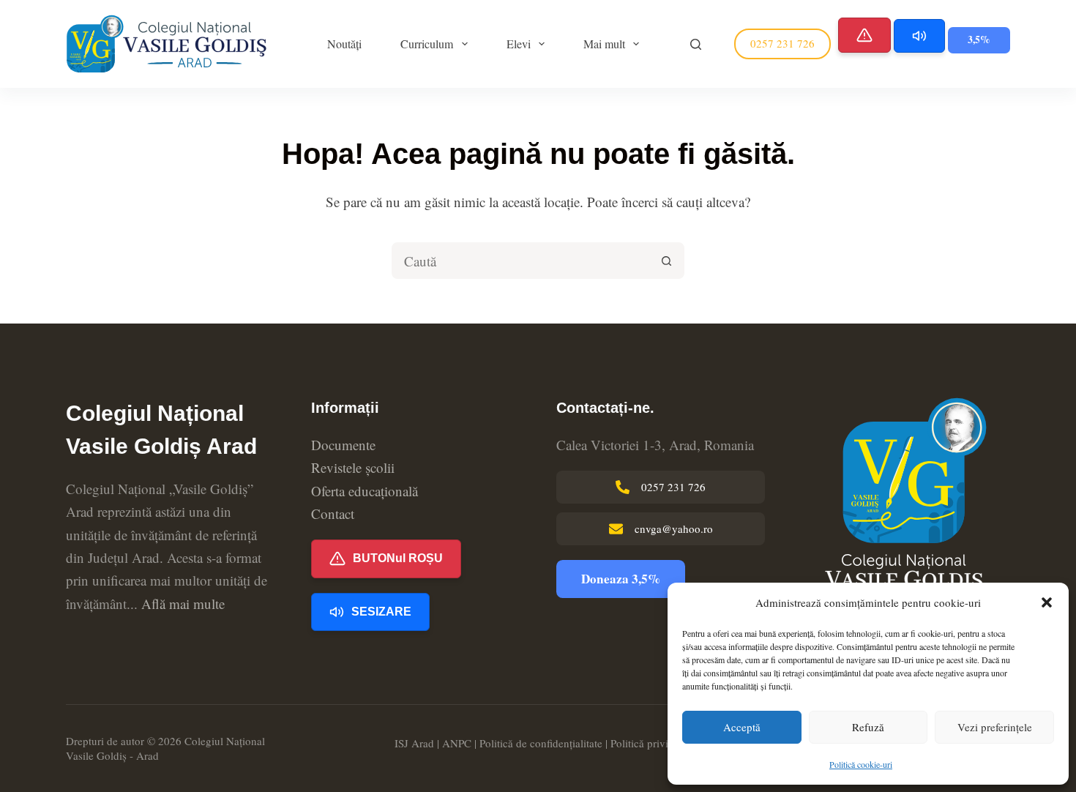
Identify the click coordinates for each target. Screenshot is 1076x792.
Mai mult (604, 43)
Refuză (868, 727)
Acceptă (742, 727)
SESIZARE (381, 611)
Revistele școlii (353, 467)
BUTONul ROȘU (398, 558)
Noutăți (344, 43)
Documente (343, 445)
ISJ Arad (414, 743)
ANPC (456, 743)
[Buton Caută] (666, 260)
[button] (1046, 602)
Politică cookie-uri (860, 764)
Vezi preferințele (994, 727)
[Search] (695, 44)
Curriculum (426, 43)
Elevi (519, 43)
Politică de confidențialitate (540, 743)
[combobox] (521, 260)
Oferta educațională (364, 491)
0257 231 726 (782, 43)
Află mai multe (183, 603)
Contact (332, 513)
